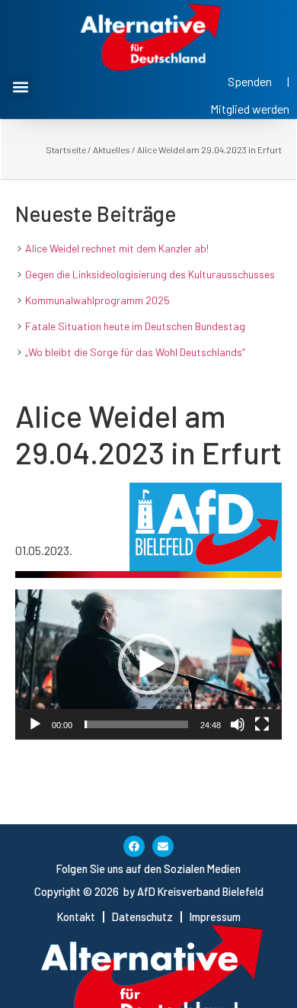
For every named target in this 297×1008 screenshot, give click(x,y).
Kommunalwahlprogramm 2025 (97, 300)
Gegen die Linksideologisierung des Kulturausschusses (150, 274)
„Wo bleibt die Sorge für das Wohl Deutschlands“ (135, 351)
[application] (148, 664)
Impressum (215, 916)
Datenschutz (142, 916)
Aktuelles (111, 149)
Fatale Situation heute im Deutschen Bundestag (135, 325)
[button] (20, 87)
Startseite (66, 149)
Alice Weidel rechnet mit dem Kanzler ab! (117, 248)
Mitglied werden (249, 108)
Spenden (250, 81)
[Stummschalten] (237, 724)
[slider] (136, 724)
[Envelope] (163, 846)
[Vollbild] (262, 724)
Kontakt (76, 916)
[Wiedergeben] (35, 724)
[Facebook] (134, 846)
